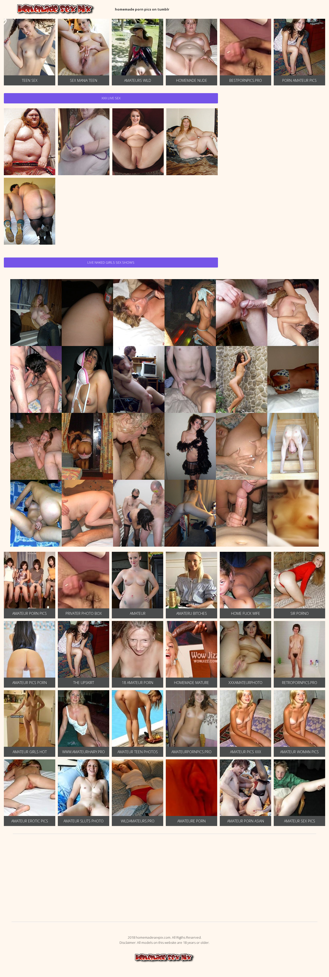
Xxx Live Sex (111, 98)
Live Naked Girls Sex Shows (110, 262)
